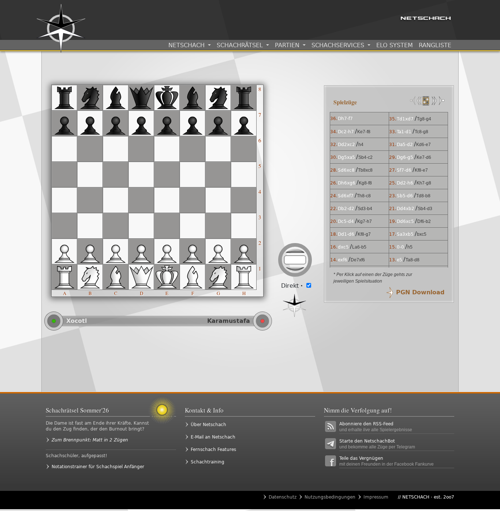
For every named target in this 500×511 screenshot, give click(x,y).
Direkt (292, 285)
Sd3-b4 (365, 208)
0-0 (400, 247)
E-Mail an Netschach (213, 437)
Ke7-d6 (424, 157)
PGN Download (420, 292)
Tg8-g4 (424, 119)
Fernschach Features (213, 449)
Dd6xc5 (405, 221)
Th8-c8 (364, 195)
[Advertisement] (180, 360)
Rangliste (435, 45)
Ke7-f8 (363, 131)
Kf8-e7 (421, 170)
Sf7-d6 (404, 170)
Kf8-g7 (364, 234)
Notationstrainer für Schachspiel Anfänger (98, 466)
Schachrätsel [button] (241, 45)
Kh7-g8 (424, 183)
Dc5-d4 (346, 221)
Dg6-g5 (405, 157)
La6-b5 (359, 247)
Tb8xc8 (365, 170)
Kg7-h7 (364, 221)
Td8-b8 (423, 195)
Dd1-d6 (346, 234)
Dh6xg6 (346, 183)
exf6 (342, 259)
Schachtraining (207, 462)
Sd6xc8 (346, 170)
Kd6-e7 (423, 144)
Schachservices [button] (338, 45)
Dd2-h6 (405, 183)
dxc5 (343, 247)
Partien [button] (288, 45)
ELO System (394, 45)
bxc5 (421, 234)
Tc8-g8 (421, 131)
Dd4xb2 (405, 208)
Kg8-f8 (365, 183)
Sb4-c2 (365, 157)
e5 (399, 259)
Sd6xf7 (346, 195)
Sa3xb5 (405, 234)
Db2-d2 (346, 208)
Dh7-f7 (345, 118)
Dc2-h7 (346, 131)
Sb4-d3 (425, 208)
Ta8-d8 (412, 259)
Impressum (375, 497)
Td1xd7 (405, 119)
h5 (410, 247)
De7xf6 (358, 259)
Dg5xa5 (346, 157)
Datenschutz (282, 497)
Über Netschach (208, 424)
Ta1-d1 (404, 131)
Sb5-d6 (405, 195)
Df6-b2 (424, 221)
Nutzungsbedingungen (330, 497)
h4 (360, 144)
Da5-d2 (405, 144)
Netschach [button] (187, 45)
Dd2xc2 (346, 144)
